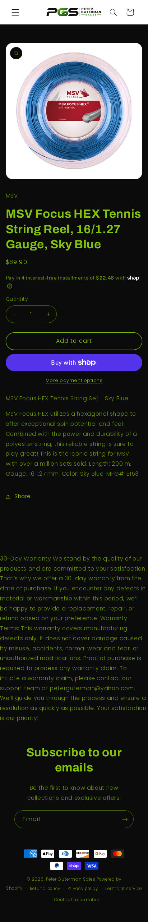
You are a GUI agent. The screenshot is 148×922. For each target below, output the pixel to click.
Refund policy (45, 888)
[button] (15, 12)
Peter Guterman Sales (71, 879)
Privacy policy (83, 888)
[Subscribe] (125, 819)
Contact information (77, 900)
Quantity (17, 299)
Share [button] (22, 496)
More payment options (74, 380)
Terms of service (123, 888)
